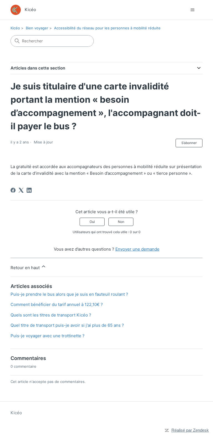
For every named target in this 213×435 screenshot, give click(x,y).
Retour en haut (26, 267)
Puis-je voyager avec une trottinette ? (48, 335)
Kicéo (15, 28)
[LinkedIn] (29, 190)
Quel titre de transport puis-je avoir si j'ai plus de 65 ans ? (67, 325)
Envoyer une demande (137, 249)
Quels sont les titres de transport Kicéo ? (51, 315)
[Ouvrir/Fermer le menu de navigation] (192, 10)
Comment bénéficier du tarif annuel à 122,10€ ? (57, 304)
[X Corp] (21, 190)
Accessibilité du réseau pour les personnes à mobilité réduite (107, 28)
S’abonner (189, 143)
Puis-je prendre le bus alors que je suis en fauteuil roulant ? (69, 294)
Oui (92, 222)
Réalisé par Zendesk (190, 430)
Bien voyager (37, 28)
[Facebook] (13, 190)
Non (121, 222)
